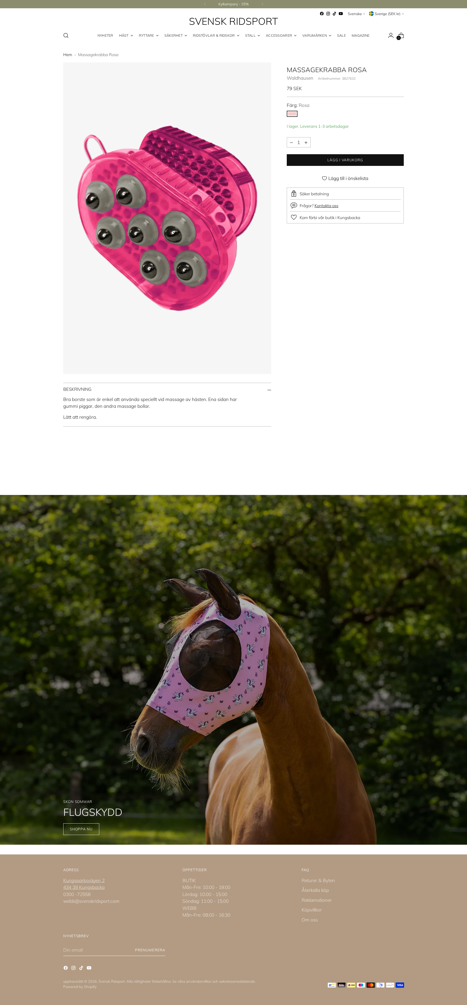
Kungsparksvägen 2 (84, 880)
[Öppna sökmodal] (66, 35)
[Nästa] (262, 4)
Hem (67, 54)
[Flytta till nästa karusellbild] (399, 468)
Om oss (310, 920)
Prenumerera (150, 950)
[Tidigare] (204, 4)
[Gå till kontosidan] (391, 35)
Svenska (355, 13)
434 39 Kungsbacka (84, 887)
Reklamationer (317, 900)
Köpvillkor (312, 910)
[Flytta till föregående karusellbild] (388, 469)
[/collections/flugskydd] (233, 670)
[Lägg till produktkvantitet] (306, 142)
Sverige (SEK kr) (387, 13)
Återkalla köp (315, 890)
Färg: (298, 105)
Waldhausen (300, 78)
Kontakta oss (326, 205)
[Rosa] (292, 114)
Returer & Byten (318, 880)
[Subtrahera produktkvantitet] (291, 142)
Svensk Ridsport (112, 981)
